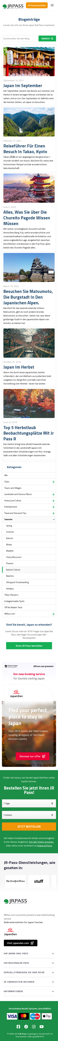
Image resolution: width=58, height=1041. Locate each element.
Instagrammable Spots (14, 601)
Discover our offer (30, 756)
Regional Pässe (44, 845)
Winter (9, 544)
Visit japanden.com (18, 943)
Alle (6, 475)
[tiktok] (26, 1027)
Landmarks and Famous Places (18, 494)
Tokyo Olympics (11, 594)
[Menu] (52, 5)
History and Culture (12, 500)
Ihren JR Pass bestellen (29, 646)
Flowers (9, 563)
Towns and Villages (12, 488)
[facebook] (18, 1027)
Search (45, 38)
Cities (6, 481)
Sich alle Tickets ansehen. (41, 842)
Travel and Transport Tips (15, 513)
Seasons (8, 519)
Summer (10, 531)
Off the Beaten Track (13, 607)
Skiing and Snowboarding (17, 582)
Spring (9, 525)
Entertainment (10, 506)
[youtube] (42, 1027)
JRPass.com (9, 613)
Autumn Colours (13, 569)
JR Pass (22, 1033)
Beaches (10, 575)
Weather (10, 550)
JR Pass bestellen (37, 5)
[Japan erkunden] (13, 5)
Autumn (9, 538)
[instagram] (34, 1027)
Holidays (10, 588)
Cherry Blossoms (13, 557)
